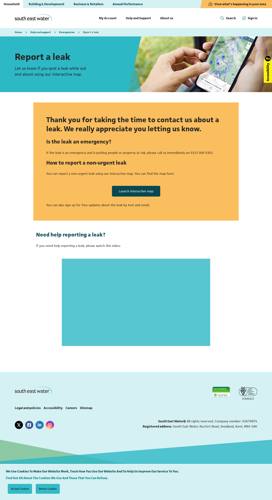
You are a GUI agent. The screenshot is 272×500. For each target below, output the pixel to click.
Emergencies (67, 32)
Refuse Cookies (48, 488)
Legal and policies (28, 408)
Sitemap (86, 408)
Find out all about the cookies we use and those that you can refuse (56, 478)
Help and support (40, 32)
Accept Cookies (20, 488)
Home (18, 32)
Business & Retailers (88, 4)
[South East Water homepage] (33, 18)
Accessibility (53, 408)
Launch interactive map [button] (136, 191)
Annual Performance (128, 4)
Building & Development (46, 4)
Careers (71, 408)
